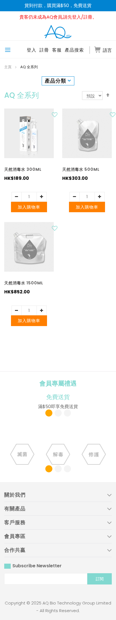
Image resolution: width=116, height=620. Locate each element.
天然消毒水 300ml (23, 169)
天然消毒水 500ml (81, 169)
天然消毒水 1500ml (23, 283)
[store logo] (58, 31)
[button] (55, 116)
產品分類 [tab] (55, 80)
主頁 (8, 67)
